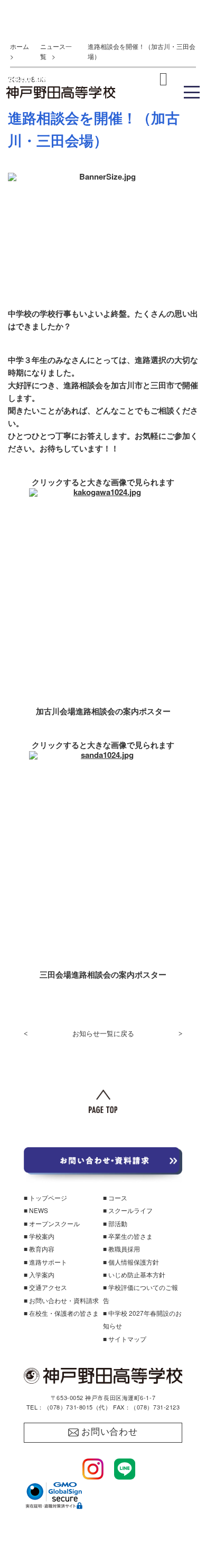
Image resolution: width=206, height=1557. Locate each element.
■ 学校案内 (39, 1235)
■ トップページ (45, 1197)
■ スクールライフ (128, 1210)
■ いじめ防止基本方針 (134, 1274)
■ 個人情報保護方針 (131, 1261)
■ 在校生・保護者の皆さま (61, 1312)
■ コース (115, 1197)
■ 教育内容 (39, 1248)
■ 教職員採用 (121, 1248)
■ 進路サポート (45, 1261)
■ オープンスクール (52, 1223)
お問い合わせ (109, 1432)
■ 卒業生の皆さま (128, 1235)
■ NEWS (36, 1210)
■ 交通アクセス (45, 1287)
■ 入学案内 (39, 1274)
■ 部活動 (115, 1223)
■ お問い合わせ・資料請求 (61, 1300)
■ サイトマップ (124, 1338)
